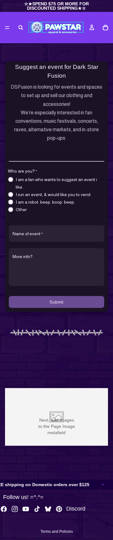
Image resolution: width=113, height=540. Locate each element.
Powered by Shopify (71, 519)
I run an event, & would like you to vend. (53, 194)
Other (21, 209)
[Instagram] (15, 509)
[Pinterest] (59, 509)
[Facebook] (4, 509)
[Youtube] (26, 509)
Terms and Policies (56, 531)
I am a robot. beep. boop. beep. (45, 202)
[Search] (21, 27)
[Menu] (7, 27)
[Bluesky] (48, 509)
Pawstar (45, 519)
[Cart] (105, 27)
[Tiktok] (37, 509)
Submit (56, 301)
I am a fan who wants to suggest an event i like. (56, 183)
